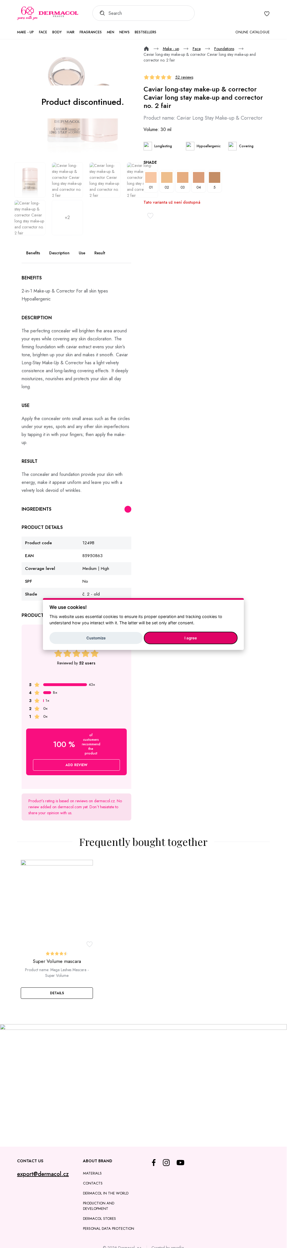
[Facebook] (153, 1162)
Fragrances (91, 32)
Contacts (93, 1183)
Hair (70, 32)
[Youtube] (180, 1162)
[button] (57, 993)
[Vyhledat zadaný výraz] (100, 13)
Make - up (25, 32)
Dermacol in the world (105, 1193)
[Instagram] (166, 1162)
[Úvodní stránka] (146, 49)
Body (57, 32)
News (124, 32)
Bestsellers (145, 32)
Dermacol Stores (99, 1218)
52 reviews (184, 77)
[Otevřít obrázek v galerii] (29, 180)
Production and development (98, 1205)
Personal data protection (108, 1228)
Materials (92, 1173)
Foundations (224, 49)
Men (110, 32)
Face (43, 32)
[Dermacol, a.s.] (47, 13)
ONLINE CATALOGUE (252, 32)
